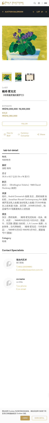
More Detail (39, 418)
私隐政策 (11, 413)
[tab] (10, 150)
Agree (25, 418)
